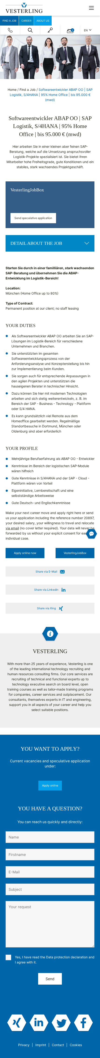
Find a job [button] (9, 20)
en (86, 30)
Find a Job (28, 90)
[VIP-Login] (50, 30)
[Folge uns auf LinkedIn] (39, 1023)
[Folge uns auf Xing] (17, 1023)
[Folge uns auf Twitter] (61, 1023)
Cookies (76, 1045)
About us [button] (43, 20)
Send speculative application (33, 218)
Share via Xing (46, 608)
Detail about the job (36, 243)
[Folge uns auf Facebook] (83, 1023)
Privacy (24, 1045)
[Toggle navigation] (91, 8)
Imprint (40, 1045)
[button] (30, 30)
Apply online (50, 785)
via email (12, 528)
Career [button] (26, 20)
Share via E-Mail (46, 571)
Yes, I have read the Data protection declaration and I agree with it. (54, 959)
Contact (58, 1045)
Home (12, 90)
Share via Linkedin (46, 589)
